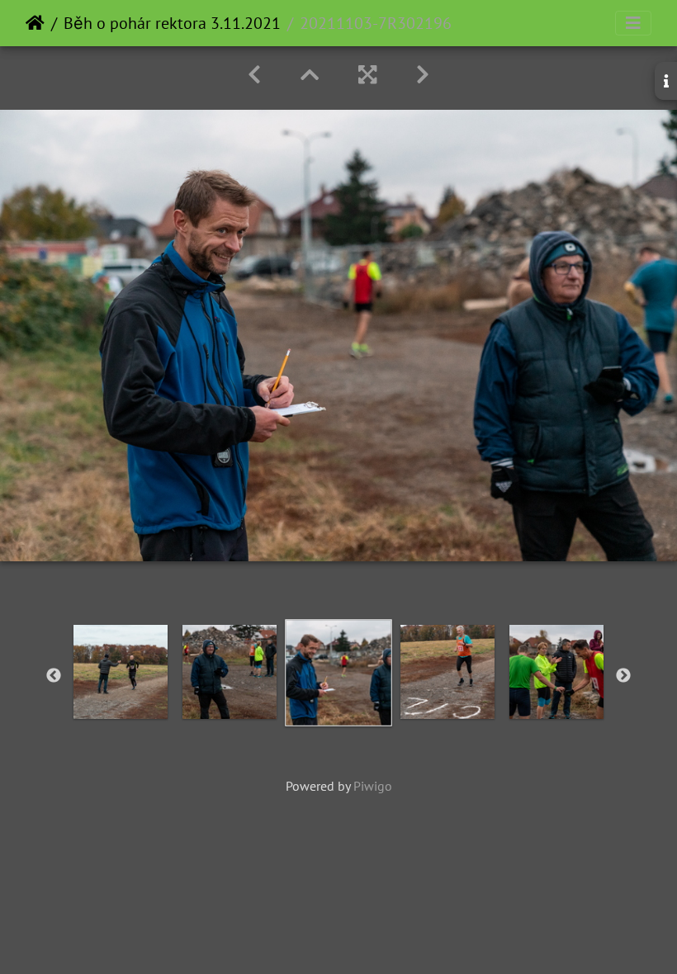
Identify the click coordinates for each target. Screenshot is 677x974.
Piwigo (372, 786)
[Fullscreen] (367, 74)
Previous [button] (53, 676)
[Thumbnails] (309, 74)
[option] (120, 671)
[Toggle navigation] (633, 23)
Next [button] (623, 676)
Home (35, 23)
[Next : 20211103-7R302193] (422, 74)
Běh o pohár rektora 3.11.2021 (172, 23)
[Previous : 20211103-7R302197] (254, 74)
